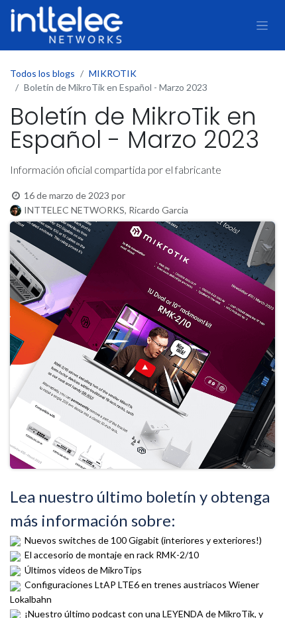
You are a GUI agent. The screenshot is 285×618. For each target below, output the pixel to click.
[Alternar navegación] (262, 25)
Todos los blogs (42, 73)
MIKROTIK (113, 73)
